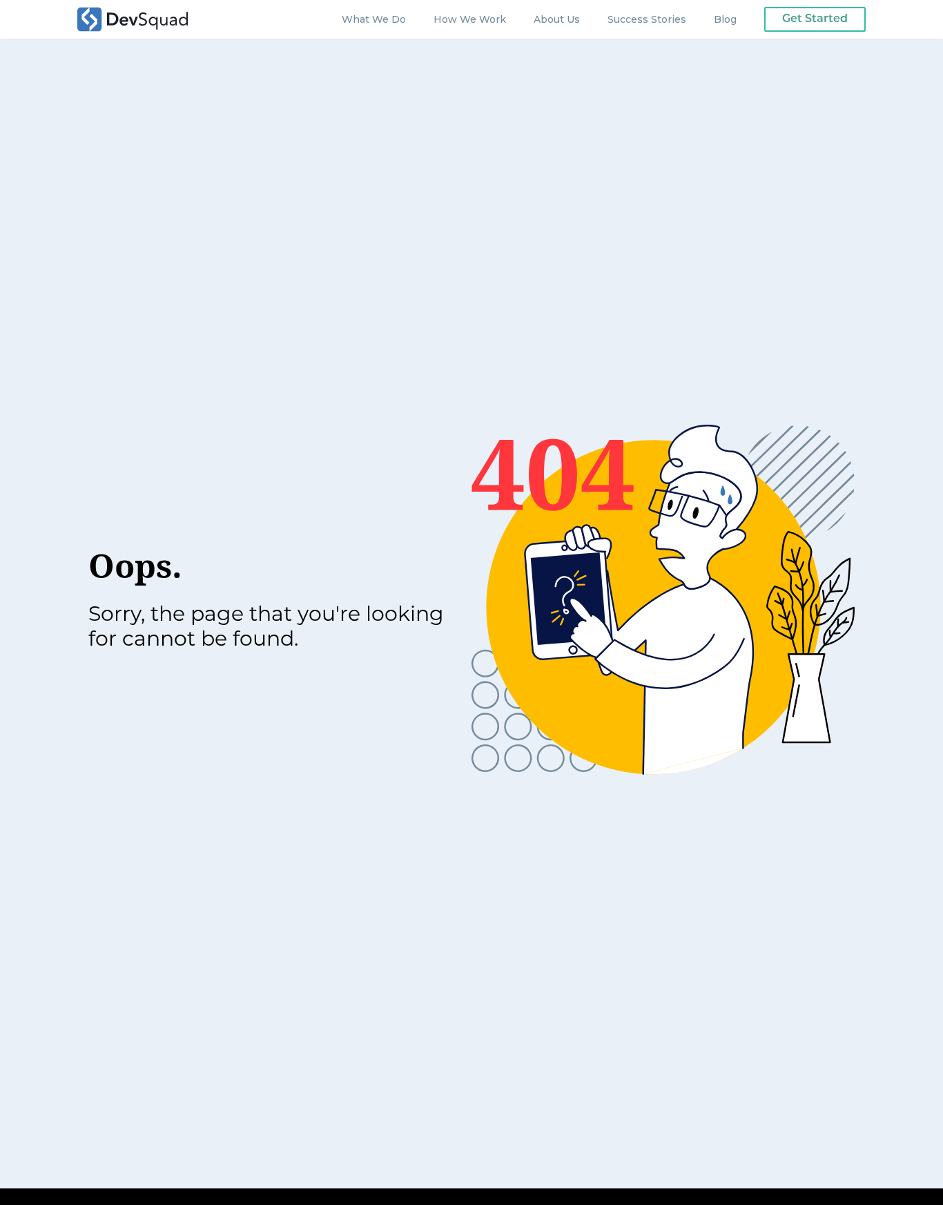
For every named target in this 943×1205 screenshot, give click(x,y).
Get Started (815, 19)
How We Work (470, 19)
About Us (557, 19)
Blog (725, 19)
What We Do (374, 19)
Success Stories (646, 19)
